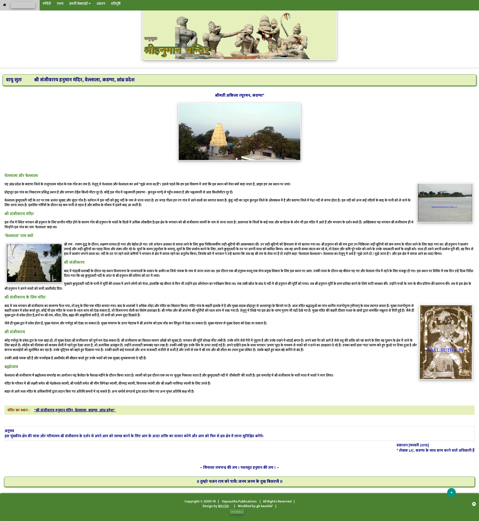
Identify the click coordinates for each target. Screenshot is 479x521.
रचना (60, 4)
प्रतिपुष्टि (116, 4)
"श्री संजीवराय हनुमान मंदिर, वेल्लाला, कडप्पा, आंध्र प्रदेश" (75, 410)
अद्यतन (101, 4)
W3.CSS (223, 506)
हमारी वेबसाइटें (79, 4)
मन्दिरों (47, 4)
